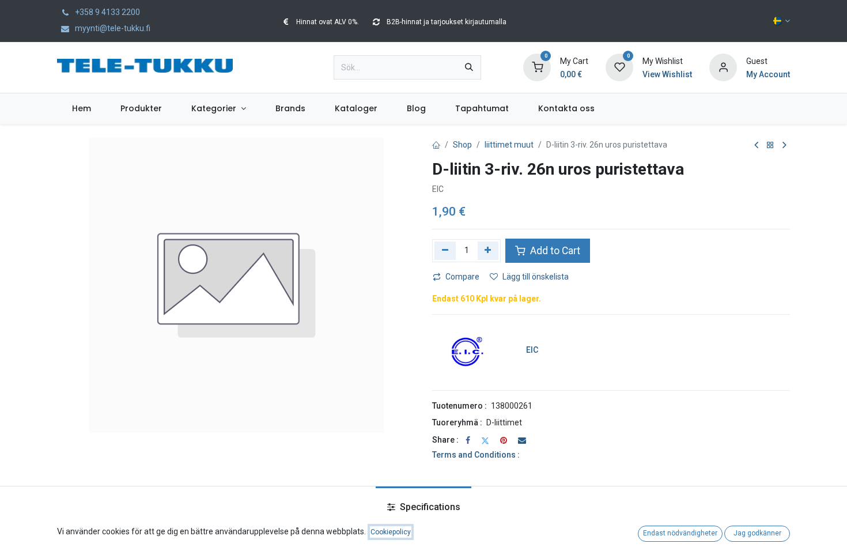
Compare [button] (462, 276)
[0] (537, 66)
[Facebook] (468, 440)
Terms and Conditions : (476, 454)
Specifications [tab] (429, 506)
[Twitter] (485, 440)
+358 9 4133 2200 (106, 12)
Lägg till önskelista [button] (535, 276)
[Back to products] (770, 145)
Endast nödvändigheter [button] (680, 533)
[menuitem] (81, 108)
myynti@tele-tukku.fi (111, 28)
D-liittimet (504, 422)
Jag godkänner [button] (757, 533)
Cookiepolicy (390, 532)
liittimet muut (509, 144)
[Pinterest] (503, 440)
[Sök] (469, 67)
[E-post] (522, 440)
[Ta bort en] (445, 250)
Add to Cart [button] (554, 250)
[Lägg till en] (488, 250)
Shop (462, 144)
